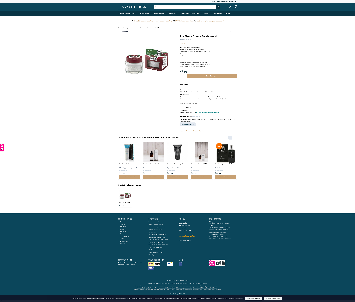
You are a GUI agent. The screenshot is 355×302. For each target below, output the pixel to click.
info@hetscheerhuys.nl (185, 230)
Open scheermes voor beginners (158, 239)
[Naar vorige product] (230, 32)
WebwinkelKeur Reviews (180, 283)
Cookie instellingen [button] (253, 299)
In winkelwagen (211, 76)
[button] (230, 7)
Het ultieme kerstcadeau (156, 252)
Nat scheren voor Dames (156, 247)
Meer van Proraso (185, 131)
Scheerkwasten (153, 232)
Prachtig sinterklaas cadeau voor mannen (160, 255)
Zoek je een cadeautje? (155, 250)
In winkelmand (130, 177)
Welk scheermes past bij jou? (157, 237)
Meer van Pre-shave (198, 131)
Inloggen (232, 1)
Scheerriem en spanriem (156, 242)
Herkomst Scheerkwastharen (157, 234)
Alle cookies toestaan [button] (273, 299)
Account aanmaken (222, 1)
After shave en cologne (155, 229)
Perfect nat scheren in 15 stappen (158, 244)
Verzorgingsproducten (155, 222)
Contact (213, 1)
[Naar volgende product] (235, 32)
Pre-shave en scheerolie (156, 224)
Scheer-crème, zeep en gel (157, 227)
